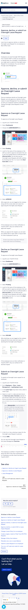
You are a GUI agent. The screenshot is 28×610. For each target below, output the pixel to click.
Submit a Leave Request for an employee (12, 543)
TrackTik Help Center (6, 15)
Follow (6, 38)
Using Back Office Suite (8, 17)
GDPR (20, 593)
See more (4, 551)
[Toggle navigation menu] (26, 3)
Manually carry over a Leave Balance (11, 541)
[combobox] (14, 10)
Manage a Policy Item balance (9, 538)
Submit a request (7, 569)
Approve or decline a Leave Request (12, 470)
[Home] (9, 3)
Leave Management (7, 19)
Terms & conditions (13, 593)
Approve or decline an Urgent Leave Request (14, 468)
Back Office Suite (18, 15)
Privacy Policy (5, 593)
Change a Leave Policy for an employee (11, 531)
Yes (5, 503)
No (10, 503)
